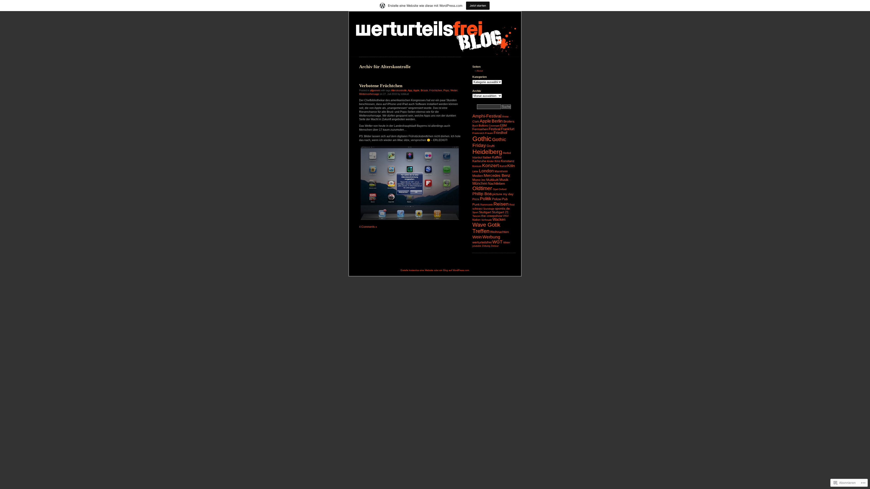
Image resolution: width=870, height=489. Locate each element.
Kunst (503, 166)
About (479, 71)
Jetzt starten (478, 5)
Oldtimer (482, 188)
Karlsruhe (479, 161)
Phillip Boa (482, 194)
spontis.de (502, 208)
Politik (485, 198)
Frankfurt (507, 129)
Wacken (499, 219)
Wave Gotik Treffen (486, 228)
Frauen (489, 133)
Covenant (494, 125)
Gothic (481, 138)
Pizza (475, 199)
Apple (416, 90)
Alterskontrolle (399, 90)
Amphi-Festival (486, 116)
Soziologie (488, 208)
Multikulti (492, 180)
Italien (487, 157)
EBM (503, 125)
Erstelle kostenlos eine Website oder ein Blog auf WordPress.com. (435, 270)
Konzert (490, 165)
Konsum (476, 166)
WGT (497, 242)
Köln (511, 166)
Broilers (508, 121)
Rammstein (486, 204)
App (410, 90)
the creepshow (491, 216)
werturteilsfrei (482, 242)
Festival (494, 129)
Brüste (424, 90)
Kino (497, 161)
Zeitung (486, 245)
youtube (476, 245)
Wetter (453, 90)
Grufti (491, 146)
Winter (506, 242)
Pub (505, 199)
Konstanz (507, 161)
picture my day (502, 194)
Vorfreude (486, 219)
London (486, 170)
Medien (477, 175)
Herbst (507, 153)
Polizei (496, 199)
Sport (475, 212)
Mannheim (501, 171)
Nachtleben (496, 183)
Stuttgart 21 (500, 212)
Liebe (475, 171)
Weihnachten (499, 232)
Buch (475, 125)
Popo (446, 90)
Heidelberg (487, 151)
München (479, 183)
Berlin (497, 121)
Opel (495, 189)
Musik (503, 180)
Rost (512, 204)
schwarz (477, 208)
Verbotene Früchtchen (380, 85)
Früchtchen (435, 90)
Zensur (495, 245)
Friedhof (500, 133)
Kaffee (497, 157)
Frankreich (478, 133)
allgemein (375, 90)
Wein (477, 237)
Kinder (490, 161)
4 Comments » (368, 226)
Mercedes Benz (497, 175)
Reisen (501, 203)
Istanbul (477, 157)
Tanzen (476, 216)
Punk (476, 204)
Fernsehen (480, 129)
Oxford (502, 189)
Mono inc (479, 180)
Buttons (483, 125)
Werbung (491, 236)
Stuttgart (485, 212)
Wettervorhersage (369, 94)
